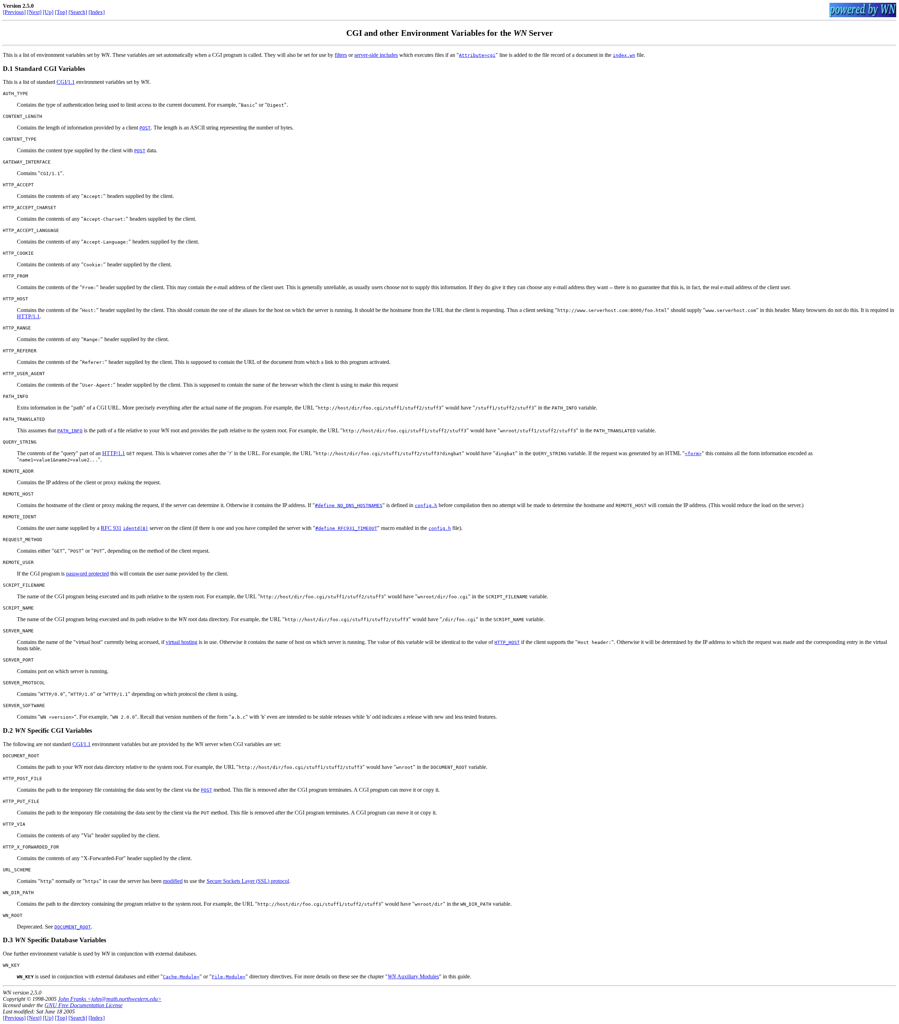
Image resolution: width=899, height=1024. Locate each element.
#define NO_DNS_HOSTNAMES (348, 505)
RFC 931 (111, 528)
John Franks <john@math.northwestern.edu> (110, 999)
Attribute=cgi (477, 55)
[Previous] (14, 12)
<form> (693, 453)
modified (173, 881)
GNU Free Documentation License (84, 1005)
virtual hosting (181, 642)
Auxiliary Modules (413, 976)
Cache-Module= (181, 976)
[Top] (61, 12)
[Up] (48, 12)
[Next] (34, 12)
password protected (87, 574)
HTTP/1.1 (28, 316)
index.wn (624, 55)
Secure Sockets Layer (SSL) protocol (247, 881)
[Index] (96, 12)
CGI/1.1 (66, 82)
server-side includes (376, 55)
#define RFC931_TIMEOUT (346, 528)
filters (341, 55)
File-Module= (228, 976)
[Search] (77, 12)
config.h (426, 505)
